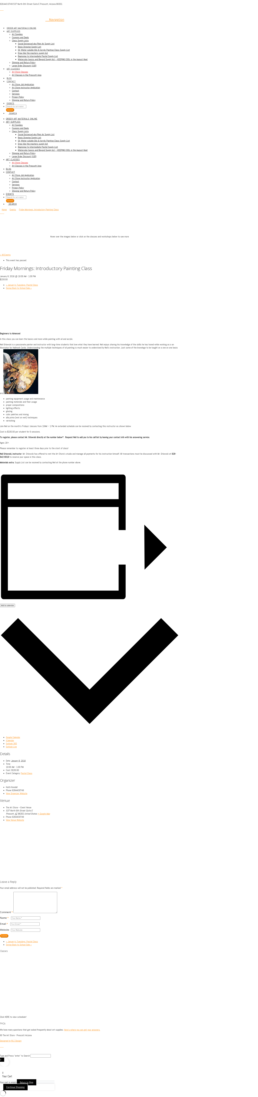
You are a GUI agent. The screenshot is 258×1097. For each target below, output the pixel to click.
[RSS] (3, 9)
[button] (54, 19)
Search (10, 200)
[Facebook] (1, 9)
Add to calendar (7, 605)
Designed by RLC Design (11, 1040)
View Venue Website (15, 820)
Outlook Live (11, 746)
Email (4, 923)
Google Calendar (13, 737)
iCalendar (10, 740)
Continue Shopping (15, 1087)
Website (4, 929)
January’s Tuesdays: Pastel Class (22, 284)
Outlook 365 (11, 743)
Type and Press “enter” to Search (15, 1055)
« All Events (5, 254)
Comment (6, 912)
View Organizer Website (16, 793)
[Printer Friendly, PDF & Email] (7, 468)
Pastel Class (26, 773)
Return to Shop (26, 1082)
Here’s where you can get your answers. (82, 1029)
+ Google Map (44, 813)
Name (4, 917)
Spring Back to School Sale (19, 288)
